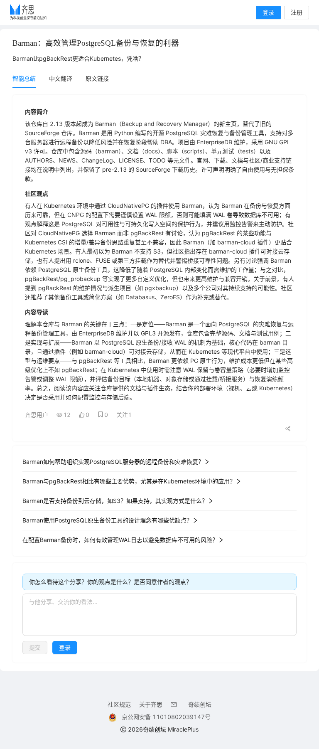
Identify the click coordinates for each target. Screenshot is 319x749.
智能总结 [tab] (24, 78)
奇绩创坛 (199, 704)
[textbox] (159, 615)
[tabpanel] (159, 379)
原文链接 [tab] (97, 78)
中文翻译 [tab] (60, 78)
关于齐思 (150, 704)
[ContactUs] (175, 704)
